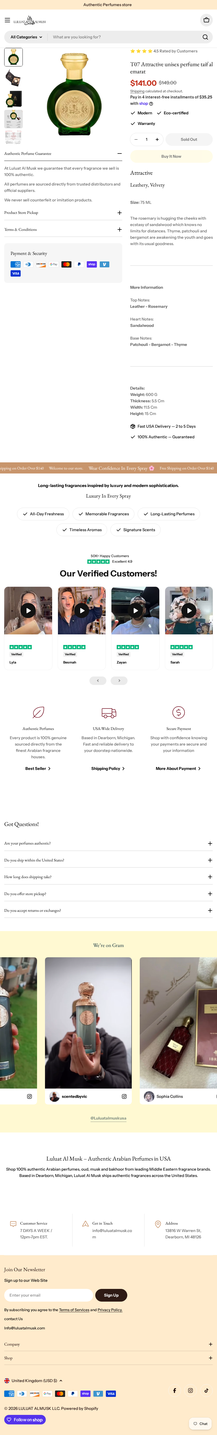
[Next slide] (119, 680)
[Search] (205, 37)
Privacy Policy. (110, 1309)
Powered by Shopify (79, 1408)
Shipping (137, 91)
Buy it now (171, 156)
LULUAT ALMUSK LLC (39, 1408)
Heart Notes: (142, 319)
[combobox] (108, 37)
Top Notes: (140, 300)
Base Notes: (141, 338)
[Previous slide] (97, 680)
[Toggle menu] (7, 20)
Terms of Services (74, 1309)
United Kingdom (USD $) (34, 1380)
